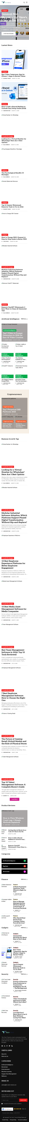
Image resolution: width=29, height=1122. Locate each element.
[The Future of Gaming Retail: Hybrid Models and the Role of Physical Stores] (14, 723)
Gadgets (4, 72)
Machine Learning (6, 1071)
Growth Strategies (7, 136)
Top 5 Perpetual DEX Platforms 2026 (12, 411)
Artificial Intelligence (9, 330)
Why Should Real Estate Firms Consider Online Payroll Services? (19, 920)
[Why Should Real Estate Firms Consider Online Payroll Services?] (7, 921)
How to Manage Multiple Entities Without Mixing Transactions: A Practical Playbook (19, 905)
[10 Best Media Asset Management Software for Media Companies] (14, 590)
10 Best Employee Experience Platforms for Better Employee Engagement (13, 564)
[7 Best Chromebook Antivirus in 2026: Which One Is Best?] (7, 1001)
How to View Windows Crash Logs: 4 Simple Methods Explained (13, 820)
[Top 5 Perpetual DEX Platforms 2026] (14, 407)
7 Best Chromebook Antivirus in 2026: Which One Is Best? (20, 1000)
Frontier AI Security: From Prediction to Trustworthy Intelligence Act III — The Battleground (20, 985)
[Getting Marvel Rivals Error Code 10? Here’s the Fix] (4, 832)
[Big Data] (14, 866)
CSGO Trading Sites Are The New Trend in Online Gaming (7, 426)
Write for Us (5, 1056)
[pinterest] (7, 1046)
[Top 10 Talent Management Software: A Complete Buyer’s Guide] (14, 766)
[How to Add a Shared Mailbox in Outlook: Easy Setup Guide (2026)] (14, 91)
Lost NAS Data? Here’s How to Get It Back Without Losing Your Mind (20, 1015)
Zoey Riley (6, 241)
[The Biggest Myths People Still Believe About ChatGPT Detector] (8, 369)
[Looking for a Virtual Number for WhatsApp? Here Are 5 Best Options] (14, 124)
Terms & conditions (22, 1119)
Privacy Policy (13, 1119)
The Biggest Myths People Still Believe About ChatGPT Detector (7, 382)
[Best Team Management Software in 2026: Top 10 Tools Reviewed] (14, 634)
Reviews (4, 104)
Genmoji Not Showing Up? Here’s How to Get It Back (14, 17)
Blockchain (5, 1067)
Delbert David (7, 78)
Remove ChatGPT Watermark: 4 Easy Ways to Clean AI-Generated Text (14, 309)
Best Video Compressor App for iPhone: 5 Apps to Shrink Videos (13, 75)
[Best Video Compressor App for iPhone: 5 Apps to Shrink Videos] (14, 59)
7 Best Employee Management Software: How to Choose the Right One (13, 696)
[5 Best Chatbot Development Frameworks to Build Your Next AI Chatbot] (8, 347)
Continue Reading (8, 33)
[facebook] (2, 1046)
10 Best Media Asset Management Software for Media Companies (14, 609)
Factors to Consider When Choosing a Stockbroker (20, 426)
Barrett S (7, 414)
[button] (14, 799)
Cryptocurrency (8, 407)
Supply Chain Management (9, 1073)
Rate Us (24, 1109)
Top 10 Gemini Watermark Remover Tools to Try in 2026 (12, 206)
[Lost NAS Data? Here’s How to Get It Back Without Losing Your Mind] (7, 1015)
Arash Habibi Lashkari (20, 990)
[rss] (12, 1046)
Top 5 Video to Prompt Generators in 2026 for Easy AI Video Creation (13, 335)
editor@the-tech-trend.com (9, 1085)
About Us (4, 1054)
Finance (5, 879)
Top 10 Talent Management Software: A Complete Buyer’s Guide (14, 784)
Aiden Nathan (6, 110)
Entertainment (6, 1069)
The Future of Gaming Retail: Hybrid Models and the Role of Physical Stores (14, 741)
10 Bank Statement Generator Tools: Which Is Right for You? (19, 889)
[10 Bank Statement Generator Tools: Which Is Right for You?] (7, 890)
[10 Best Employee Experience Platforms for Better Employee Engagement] (14, 545)
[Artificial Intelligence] (14, 861)
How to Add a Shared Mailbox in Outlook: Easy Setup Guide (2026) (14, 107)
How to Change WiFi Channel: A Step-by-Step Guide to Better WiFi (14, 238)
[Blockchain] (14, 871)
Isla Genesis (6, 144)
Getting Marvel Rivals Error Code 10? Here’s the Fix (17, 831)
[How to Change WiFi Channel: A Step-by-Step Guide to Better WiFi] (14, 222)
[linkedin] (4, 1045)
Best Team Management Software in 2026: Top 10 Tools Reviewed (13, 652)
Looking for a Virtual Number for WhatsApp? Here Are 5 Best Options (14, 140)
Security (5, 974)
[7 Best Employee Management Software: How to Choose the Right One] (14, 677)
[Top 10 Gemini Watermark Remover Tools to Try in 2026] (14, 190)
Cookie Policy (5, 1119)
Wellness (5, 170)
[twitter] (9, 1045)
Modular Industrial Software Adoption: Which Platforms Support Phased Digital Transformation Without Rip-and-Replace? (14, 273)
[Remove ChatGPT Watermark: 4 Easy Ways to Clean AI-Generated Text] (14, 292)
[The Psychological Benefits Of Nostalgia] (14, 158)
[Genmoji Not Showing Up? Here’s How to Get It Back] (14, 22)
